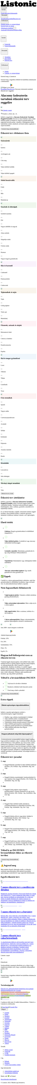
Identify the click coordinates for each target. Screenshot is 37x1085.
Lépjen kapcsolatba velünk (13, 1065)
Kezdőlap (4, 89)
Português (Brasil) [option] (10, 1035)
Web (12, 30)
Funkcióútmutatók (11, 13)
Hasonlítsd (10, 19)
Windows (16, 30)
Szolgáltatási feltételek (11, 1073)
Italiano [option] (7, 1028)
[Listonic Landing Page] (18, 6)
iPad (9, 30)
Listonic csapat (7, 110)
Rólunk (7, 1061)
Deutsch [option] (7, 1016)
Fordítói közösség (10, 1055)
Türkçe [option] (7, 1043)
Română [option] (7, 1033)
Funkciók (3, 13)
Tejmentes (21, 995)
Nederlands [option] (8, 1019)
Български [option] (8, 1041)
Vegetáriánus (11, 995)
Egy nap (6, 997)
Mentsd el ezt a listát (7, 493)
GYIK (6, 1053)
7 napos (26, 995)
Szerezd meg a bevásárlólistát (10, 129)
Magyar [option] (7, 1040)
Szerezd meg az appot (7, 26)
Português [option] (8, 1021)
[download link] (4, 1007)
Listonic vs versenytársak (12, 24)
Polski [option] (6, 1014)
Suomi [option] (6, 1031)
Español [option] (7, 1018)
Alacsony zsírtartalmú (16, 994)
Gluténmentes (5, 992)
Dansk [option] (6, 1038)
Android (3, 30)
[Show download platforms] (14, 28)
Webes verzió (9, 1050)
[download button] (5, 86)
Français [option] (7, 1024)
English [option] (7, 1012)
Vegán (16, 995)
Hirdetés (7, 1063)
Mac (20, 30)
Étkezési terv (17, 19)
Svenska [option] (7, 1023)
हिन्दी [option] (6, 1030)
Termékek (4, 19)
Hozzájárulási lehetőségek (8, 1079)
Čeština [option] (7, 1026)
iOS (7, 30)
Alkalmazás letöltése (7, 28)
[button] (3, 33)
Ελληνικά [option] (7, 1036)
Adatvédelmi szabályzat (12, 1071)
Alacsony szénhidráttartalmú (17, 992)
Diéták (3, 24)
